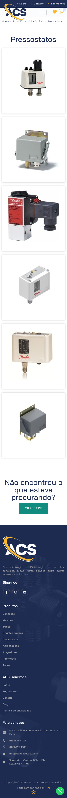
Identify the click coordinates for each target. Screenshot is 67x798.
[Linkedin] (24, 592)
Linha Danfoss (36, 21)
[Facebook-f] (6, 592)
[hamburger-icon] (42, 12)
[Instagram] (15, 592)
